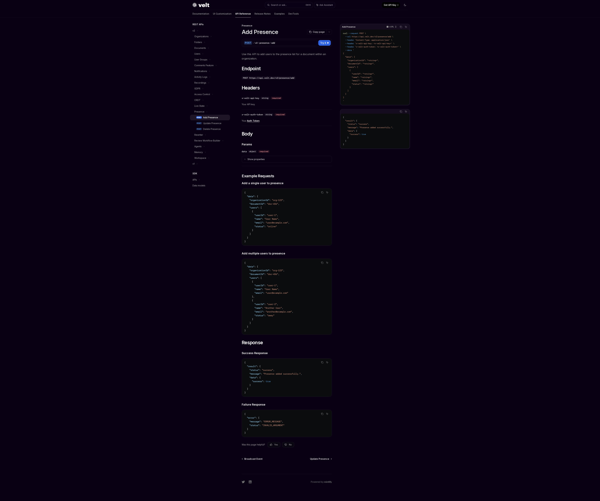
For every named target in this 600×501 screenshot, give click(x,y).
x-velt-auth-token (252, 114)
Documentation (200, 13)
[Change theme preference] (405, 5)
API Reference (243, 13)
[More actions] (329, 32)
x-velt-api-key (250, 98)
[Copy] (314, 43)
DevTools (293, 13)
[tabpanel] (375, 131)
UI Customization (222, 13)
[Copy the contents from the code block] (401, 27)
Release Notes (263, 13)
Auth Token (253, 120)
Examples (279, 13)
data (244, 151)
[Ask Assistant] (406, 27)
